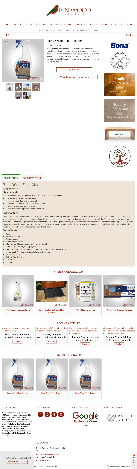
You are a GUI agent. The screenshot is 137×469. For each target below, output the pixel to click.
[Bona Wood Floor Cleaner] (18, 375)
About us (105, 24)
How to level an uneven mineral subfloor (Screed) (17, 336)
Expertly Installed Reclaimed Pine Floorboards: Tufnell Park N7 (51, 337)
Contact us (121, 24)
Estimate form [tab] (32, 178)
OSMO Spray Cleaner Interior (17, 310)
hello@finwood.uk (46, 457)
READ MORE (13, 461)
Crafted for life (113, 407)
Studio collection (36, 24)
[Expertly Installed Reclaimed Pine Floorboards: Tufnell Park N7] (51, 329)
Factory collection (60, 24)
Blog (92, 24)
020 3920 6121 (44, 460)
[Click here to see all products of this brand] (120, 45)
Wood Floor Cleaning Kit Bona (119, 310)
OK (24, 461)
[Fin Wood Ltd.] (68, 11)
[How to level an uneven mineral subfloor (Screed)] (18, 329)
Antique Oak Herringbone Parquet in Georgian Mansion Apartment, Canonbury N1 (85, 341)
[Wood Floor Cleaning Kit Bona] (119, 291)
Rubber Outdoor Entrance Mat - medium (51, 311)
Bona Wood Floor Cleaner (17, 393)
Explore (17, 341)
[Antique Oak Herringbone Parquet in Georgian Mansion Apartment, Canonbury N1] (85, 330)
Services (16, 24)
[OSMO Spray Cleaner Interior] (18, 291)
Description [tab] (11, 178)
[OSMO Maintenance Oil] (85, 291)
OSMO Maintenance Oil (85, 310)
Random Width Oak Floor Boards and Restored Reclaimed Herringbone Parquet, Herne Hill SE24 (119, 341)
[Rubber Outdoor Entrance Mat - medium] (52, 291)
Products (80, 24)
